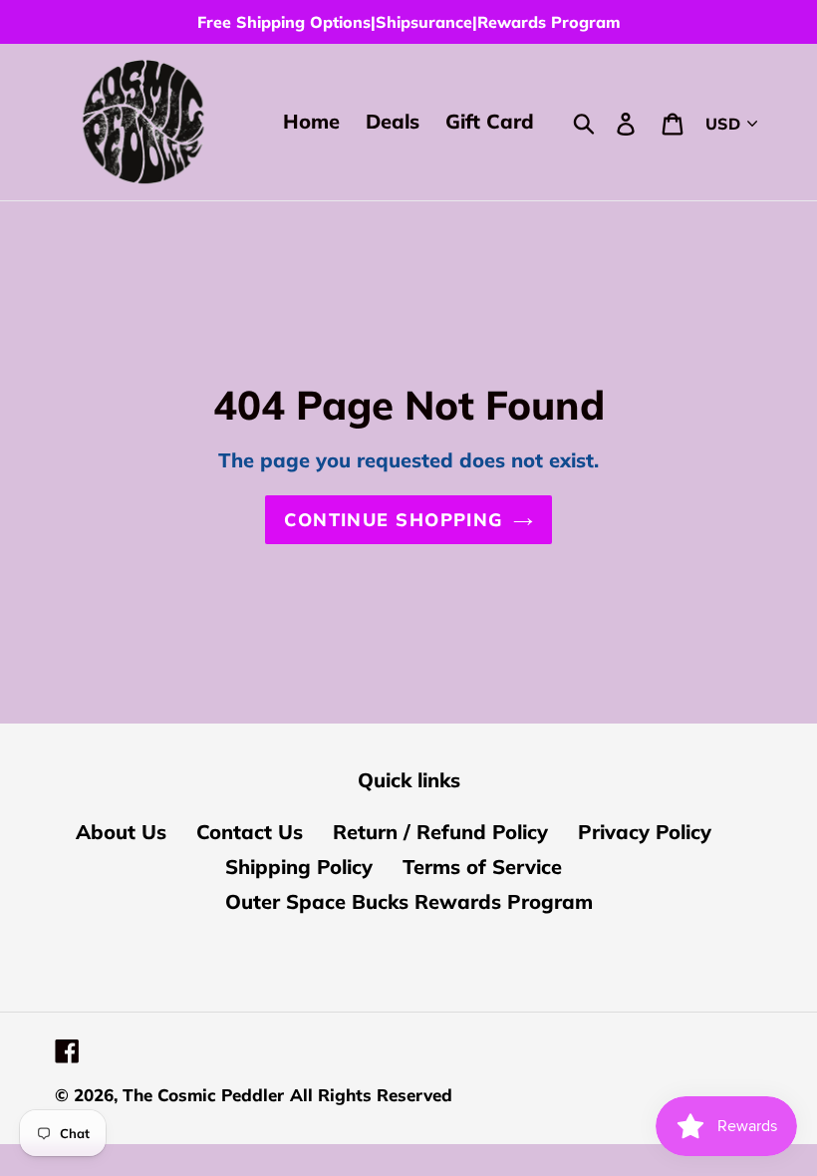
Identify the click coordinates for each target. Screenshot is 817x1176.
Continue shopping (393, 519)
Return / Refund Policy (440, 831)
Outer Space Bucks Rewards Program (409, 901)
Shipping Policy (299, 866)
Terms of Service (482, 866)
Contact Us (249, 831)
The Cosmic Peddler (203, 1094)
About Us (121, 831)
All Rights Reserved (371, 1094)
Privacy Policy (644, 831)
